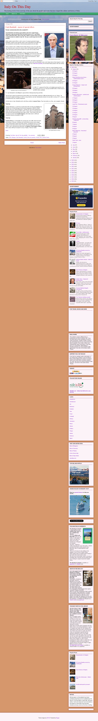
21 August (74, 82)
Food (71, 413)
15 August (74, 102)
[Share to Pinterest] (44, 135)
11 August (74, 112)
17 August (74, 98)
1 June (77, 241)
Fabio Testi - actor (76, 140)
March (74, 153)
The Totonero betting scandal (83, 297)
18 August (74, 92)
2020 (72, 170)
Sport (71, 438)
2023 (72, 164)
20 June (78, 223)
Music (71, 423)
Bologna (13, 137)
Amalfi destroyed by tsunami (83, 684)
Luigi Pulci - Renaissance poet (79, 104)
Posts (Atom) (38, 147)
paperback (72, 564)
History (71, 418)
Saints (71, 433)
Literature (72, 421)
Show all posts (45, 19)
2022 (72, 166)
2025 (72, 160)
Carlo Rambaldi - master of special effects (20, 27)
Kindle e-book (73, 600)
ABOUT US (14, 13)
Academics (72, 399)
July (74, 145)
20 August (74, 88)
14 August (74, 106)
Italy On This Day (17, 6)
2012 (10, 137)
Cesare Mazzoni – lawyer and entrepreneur (79, 85)
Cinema (25, 137)
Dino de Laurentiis (31, 137)
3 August (74, 136)
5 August (74, 128)
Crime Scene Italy (74, 453)
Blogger (57, 717)
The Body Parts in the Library (76, 645)
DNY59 (48, 717)
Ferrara (37, 137)
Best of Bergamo (74, 446)
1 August (74, 142)
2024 (72, 162)
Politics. (71, 428)
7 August (74, 124)
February (75, 155)
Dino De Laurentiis (38, 63)
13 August (74, 108)
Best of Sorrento (74, 448)
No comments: (32, 135)
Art (70, 404)
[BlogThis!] (39, 135)
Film (41, 137)
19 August (74, 90)
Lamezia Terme (45, 137)
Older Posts (61, 142)
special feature (79, 492)
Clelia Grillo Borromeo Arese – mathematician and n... (79, 78)
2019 (72, 172)
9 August (74, 116)
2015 (72, 181)
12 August (74, 110)
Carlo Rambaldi (19, 137)
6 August (74, 126)
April (74, 151)
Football (72, 416)
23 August (74, 75)
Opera (71, 426)
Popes (71, 431)
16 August (74, 100)
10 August (74, 114)
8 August (74, 122)
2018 (72, 175)
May (74, 149)
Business (72, 406)
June (74, 147)
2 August (74, 138)
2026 (72, 67)
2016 (72, 179)
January (75, 157)
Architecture (73, 401)
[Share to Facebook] (42, 135)
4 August (74, 134)
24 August (74, 73)
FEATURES (22, 13)
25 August (74, 71)
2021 (72, 168)
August (74, 69)
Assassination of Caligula (82, 214)
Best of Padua (73, 450)
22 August (74, 80)
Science (72, 435)
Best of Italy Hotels (74, 455)
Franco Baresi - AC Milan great (78, 35)
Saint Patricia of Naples (81, 269)
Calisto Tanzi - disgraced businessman (82, 279)
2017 (72, 177)
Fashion (72, 409)
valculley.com (73, 458)
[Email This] (38, 135)
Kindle (78, 564)
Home (7, 13)
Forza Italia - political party (82, 232)
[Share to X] (41, 135)
